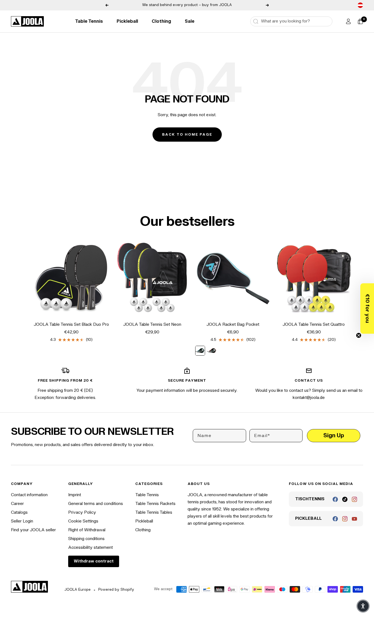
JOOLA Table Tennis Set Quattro (314, 324)
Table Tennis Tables (153, 512)
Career (17, 503)
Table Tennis (89, 21)
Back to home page (187, 134)
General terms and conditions (95, 503)
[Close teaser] (358, 335)
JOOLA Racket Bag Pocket (232, 324)
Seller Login (22, 521)
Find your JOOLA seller (33, 530)
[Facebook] (335, 499)
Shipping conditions (86, 538)
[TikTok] (344, 499)
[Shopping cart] (360, 21)
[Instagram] (354, 499)
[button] (367, 308)
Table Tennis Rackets (155, 503)
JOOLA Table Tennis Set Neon (152, 324)
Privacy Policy (82, 512)
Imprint (74, 495)
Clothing (161, 21)
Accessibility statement (90, 547)
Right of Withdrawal (86, 530)
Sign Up (333, 435)
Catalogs (19, 512)
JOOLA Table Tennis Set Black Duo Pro (71, 324)
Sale (189, 21)
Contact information (29, 495)
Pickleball (127, 21)
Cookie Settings (83, 521)
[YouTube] (354, 518)
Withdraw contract (94, 561)
